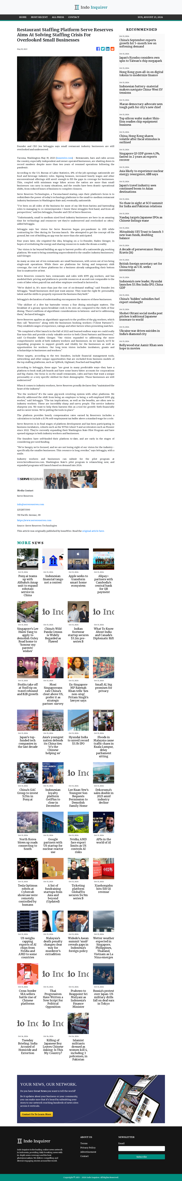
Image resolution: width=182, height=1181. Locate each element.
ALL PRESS (58, 17)
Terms (84, 1143)
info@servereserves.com (30, 504)
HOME (23, 17)
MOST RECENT (39, 17)
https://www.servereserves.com (34, 520)
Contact (84, 1156)
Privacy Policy (88, 1147)
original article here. (93, 531)
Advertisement (88, 1152)
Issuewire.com (64, 158)
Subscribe (141, 1156)
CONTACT (73, 17)
